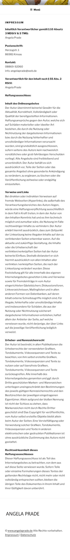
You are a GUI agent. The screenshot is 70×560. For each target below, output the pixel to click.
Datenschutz (28, 534)
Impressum (12, 534)
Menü (37, 9)
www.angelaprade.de (20, 530)
